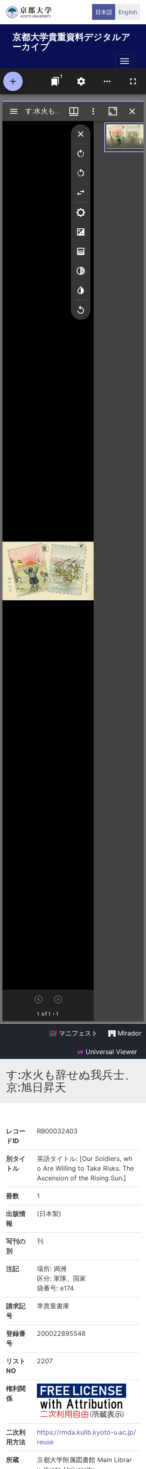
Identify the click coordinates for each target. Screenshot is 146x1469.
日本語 (103, 12)
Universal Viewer (110, 1052)
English (127, 12)
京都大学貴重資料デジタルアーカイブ (72, 40)
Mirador (129, 1033)
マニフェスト (77, 1033)
